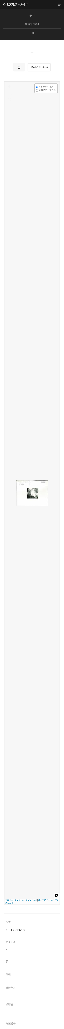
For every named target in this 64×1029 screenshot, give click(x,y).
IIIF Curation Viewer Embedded (21, 900)
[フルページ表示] (9, 99)
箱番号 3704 (32, 24)
